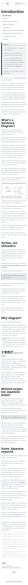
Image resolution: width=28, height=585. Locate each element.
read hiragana (21, 482)
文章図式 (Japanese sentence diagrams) (13, 30)
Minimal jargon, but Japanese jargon (12, 33)
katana (4, 484)
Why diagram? (6, 27)
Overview (5, 18)
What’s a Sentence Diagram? (10, 21)
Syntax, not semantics (8, 24)
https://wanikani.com (18, 514)
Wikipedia (4, 539)
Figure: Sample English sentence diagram (12, 196)
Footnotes (5, 39)
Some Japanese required (9, 36)
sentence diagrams (20, 77)
